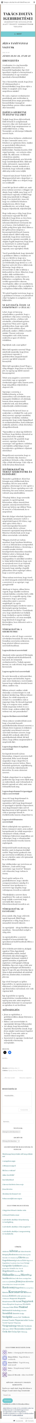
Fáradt (22, 1263)
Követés (29, 1292)
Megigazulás (13, 1298)
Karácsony (8, 1287)
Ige (30, 1275)
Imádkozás (7, 1278)
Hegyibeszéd (8, 1271)
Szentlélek (7, 1313)
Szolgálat (7, 1317)
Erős (24, 1260)
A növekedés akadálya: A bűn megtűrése (16, 1227)
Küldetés (12, 1296)
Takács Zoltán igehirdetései (18, 16)
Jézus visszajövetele (15, 1284)
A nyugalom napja (8, 1161)
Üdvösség (24, 1332)
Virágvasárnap (9, 1326)
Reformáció (7, 1310)
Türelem (30, 1320)
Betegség (5, 1254)
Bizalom (12, 1254)
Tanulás (11, 1320)
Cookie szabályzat (17, 1415)
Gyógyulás (7, 1266)
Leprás (28, 1296)
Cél (9, 1257)
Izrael (7, 1281)
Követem (7, 1400)
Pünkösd (23, 1307)
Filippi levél (29, 1260)
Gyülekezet (17, 1266)
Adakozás (5, 1251)
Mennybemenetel (7, 1301)
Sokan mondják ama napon (12, 1198)
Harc (17, 1268)
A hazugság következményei (23, 1353)
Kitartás (5, 1292)
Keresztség (27, 1288)
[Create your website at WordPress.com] (18, 2)
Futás (18, 1263)
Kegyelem (19, 1288)
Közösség (5, 1296)
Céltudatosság (14, 1257)
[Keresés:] (18, 1122)
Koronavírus (17, 1292)
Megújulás (22, 1298)
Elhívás (21, 1257)
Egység (10, 1070)
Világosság (17, 1323)
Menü (19, 34)
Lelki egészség (21, 1296)
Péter (16, 1307)
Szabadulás (23, 1310)
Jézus (18, 1281)
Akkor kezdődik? (8, 1175)
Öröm (14, 1332)
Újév (19, 1332)
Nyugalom (10, 1304)
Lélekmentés (5, 1298)
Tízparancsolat (21, 1320)
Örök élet (6, 1332)
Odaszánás (5, 1307)
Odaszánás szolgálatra (25, 1078)
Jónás (22, 1284)
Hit (21, 1271)
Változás (20, 1326)
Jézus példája (5, 1284)
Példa (11, 1307)
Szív (19, 1317)
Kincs (32, 1288)
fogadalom (6, 1263)
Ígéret (7, 1329)
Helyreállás (17, 1271)
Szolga (22, 1313)
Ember (27, 1257)
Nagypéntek (27, 1301)
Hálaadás (8, 1274)
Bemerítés (28, 1251)
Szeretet (15, 1070)
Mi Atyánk (17, 1301)
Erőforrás (19, 1260)
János (16, 1068)
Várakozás (28, 1326)
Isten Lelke (15, 1278)
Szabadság (16, 1310)
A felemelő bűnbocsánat (10, 1215)
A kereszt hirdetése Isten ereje (13, 1184)
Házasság (17, 1275)
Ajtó (19, 1251)
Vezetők (4, 1323)
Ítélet (11, 1329)
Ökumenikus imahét (22, 1329)
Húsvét (25, 1274)
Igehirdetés (11, 1068)
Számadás (15, 1317)
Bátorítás (19, 1254)
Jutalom (12, 1282)
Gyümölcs (13, 1268)
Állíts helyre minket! (9, 1078)
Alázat (23, 1251)
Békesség (25, 1254)
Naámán (4, 1304)
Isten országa (23, 1278)
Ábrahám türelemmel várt (11, 1194)
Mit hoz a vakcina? (8, 1170)
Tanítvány (20, 1070)
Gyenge (26, 1263)
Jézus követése (7, 1189)
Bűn (29, 1254)
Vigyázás (10, 1323)
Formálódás (13, 1263)
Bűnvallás (5, 1257)
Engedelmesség (9, 1260)
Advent (13, 1251)
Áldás (4, 1329)
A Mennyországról (9, 1166)
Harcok (21, 1268)
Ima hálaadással (8, 1180)
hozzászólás (24, 1110)
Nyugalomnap (18, 1304)
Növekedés (27, 1304)
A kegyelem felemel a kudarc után (14, 1210)
